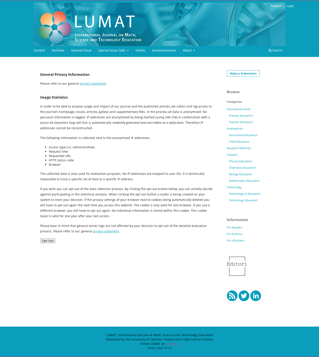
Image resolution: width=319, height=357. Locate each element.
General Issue (81, 50)
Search (276, 50)
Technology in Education (245, 194)
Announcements (164, 50)
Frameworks (235, 129)
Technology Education (243, 200)
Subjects (232, 155)
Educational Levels (239, 109)
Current (39, 50)
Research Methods (239, 148)
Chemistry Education (242, 168)
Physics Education (240, 161)
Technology (234, 187)
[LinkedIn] (255, 300)
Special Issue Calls (112, 50)
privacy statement (93, 83)
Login (290, 6)
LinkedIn (172, 344)
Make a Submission (243, 73)
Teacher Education (241, 122)
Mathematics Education (244, 181)
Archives (58, 50)
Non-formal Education (243, 135)
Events (140, 50)
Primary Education (241, 115)
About (187, 50)
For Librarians (236, 240)
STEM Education (239, 142)
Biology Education (240, 174)
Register (276, 6)
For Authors (234, 234)
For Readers (234, 227)
